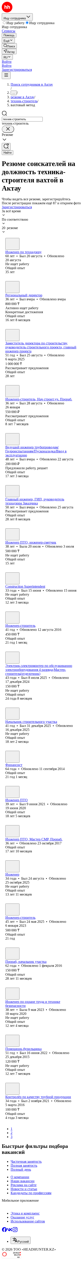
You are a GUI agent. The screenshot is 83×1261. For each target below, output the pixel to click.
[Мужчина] (12, 244)
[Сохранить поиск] (6, 146)
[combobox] (22, 119)
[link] (9, 46)
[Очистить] (8, 129)
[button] (7, 62)
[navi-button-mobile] (6, 75)
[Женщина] (12, 534)
